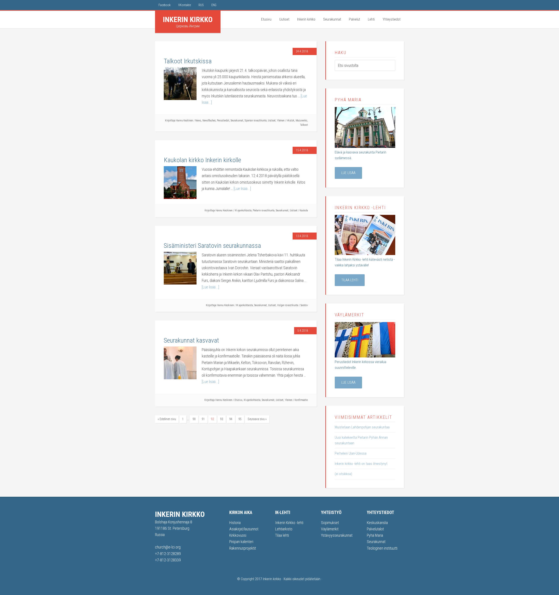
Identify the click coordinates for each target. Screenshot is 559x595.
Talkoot (304, 124)
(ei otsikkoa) (343, 474)
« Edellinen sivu (167, 419)
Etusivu (238, 400)
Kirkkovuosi (237, 535)
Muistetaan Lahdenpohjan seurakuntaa (362, 427)
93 (221, 419)
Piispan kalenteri (241, 541)
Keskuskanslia (377, 522)
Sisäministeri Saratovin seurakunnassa (212, 245)
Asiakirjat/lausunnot (243, 529)
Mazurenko (301, 120)
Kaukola (304, 210)
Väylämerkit (329, 529)
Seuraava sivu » (257, 419)
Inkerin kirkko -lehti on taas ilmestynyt (361, 464)
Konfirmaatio (301, 400)
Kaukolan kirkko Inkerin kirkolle (202, 160)
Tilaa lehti (349, 280)
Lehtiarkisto (283, 529)
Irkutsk (290, 120)
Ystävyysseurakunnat (336, 535)
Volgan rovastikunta (287, 305)
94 (230, 419)
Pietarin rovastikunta (263, 210)
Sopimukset (330, 522)
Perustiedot (223, 120)
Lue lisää (348, 173)
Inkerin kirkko (188, 19)
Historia (235, 522)
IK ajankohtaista (243, 210)
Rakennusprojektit (242, 548)
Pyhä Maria (375, 535)
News (198, 120)
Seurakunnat (237, 120)
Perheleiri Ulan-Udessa (350, 453)
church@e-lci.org (168, 547)
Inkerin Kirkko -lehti (289, 522)
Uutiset (272, 120)
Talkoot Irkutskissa (188, 61)
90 (194, 419)
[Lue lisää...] (242, 188)
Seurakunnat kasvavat (191, 340)
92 (212, 419)
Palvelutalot (375, 529)
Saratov (304, 305)
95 (240, 419)
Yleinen (281, 120)
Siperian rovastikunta (256, 120)
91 (203, 419)
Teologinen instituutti (382, 548)
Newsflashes (209, 120)
